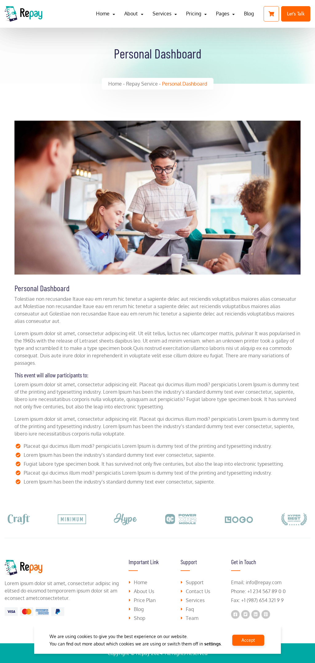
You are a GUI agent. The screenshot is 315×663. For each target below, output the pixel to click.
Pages (222, 13)
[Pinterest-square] (265, 614)
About (131, 13)
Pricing (193, 13)
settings (212, 643)
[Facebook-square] (235, 614)
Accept (248, 640)
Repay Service (142, 84)
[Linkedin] (255, 614)
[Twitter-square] (245, 614)
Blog (249, 13)
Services (162, 13)
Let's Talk (296, 13)
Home (103, 13)
